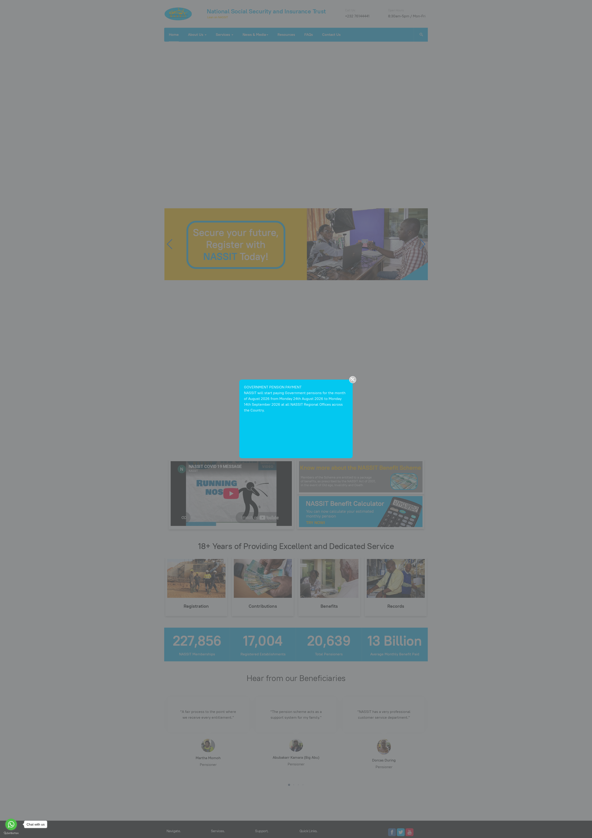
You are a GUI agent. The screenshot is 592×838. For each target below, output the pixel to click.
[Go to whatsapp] (11, 824)
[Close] (352, 379)
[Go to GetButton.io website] (11, 833)
